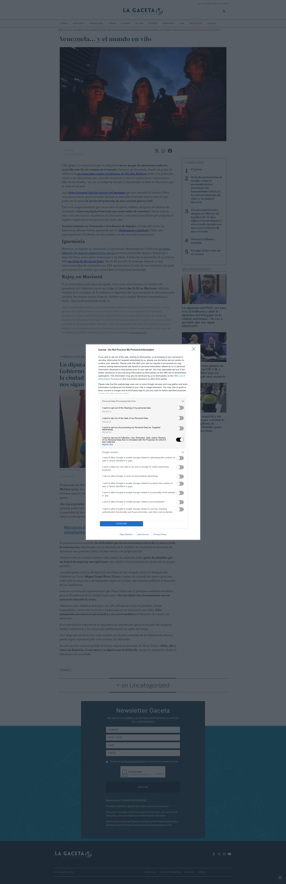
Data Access (143, 534)
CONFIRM (121, 524)
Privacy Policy (159, 534)
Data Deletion (126, 534)
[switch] (180, 408)
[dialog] (143, 442)
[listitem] (143, 401)
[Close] (194, 350)
